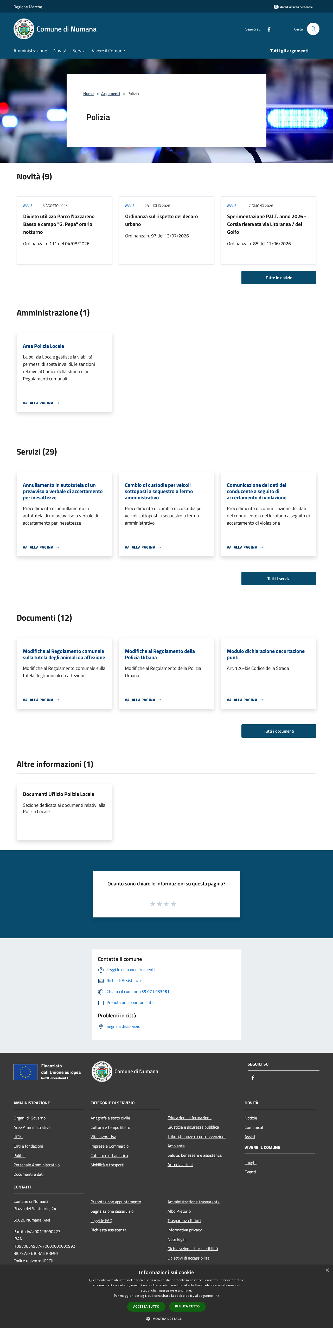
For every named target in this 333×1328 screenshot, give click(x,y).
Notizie (251, 1118)
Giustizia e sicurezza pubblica (193, 1127)
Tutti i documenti (279, 731)
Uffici (18, 1137)
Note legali (177, 1239)
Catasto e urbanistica (109, 1155)
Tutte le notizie (279, 277)
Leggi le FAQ (101, 1220)
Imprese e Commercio (110, 1146)
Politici (19, 1155)
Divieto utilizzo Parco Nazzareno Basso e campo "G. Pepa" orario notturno (59, 224)
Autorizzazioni (180, 1164)
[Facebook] (267, 28)
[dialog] (166, 1296)
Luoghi (251, 1162)
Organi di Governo (30, 1118)
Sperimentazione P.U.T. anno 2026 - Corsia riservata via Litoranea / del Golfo (266, 224)
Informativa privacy (185, 1230)
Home (88, 93)
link (216, 1295)
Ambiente (176, 1146)
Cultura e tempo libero (110, 1127)
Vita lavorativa (103, 1137)
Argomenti (110, 93)
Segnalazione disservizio (112, 1211)
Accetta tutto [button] (146, 1306)
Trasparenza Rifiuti (184, 1220)
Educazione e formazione (190, 1118)
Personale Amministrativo (37, 1165)
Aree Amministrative (32, 1127)
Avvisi (28, 205)
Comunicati (255, 1127)
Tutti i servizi (279, 578)
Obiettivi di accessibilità (188, 1258)
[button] (166, 1319)
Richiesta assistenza (108, 1230)
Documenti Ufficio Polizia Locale (58, 794)
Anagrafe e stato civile (110, 1118)
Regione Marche (28, 7)
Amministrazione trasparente (194, 1202)
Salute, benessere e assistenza (195, 1155)
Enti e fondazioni (28, 1146)
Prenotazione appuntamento (116, 1202)
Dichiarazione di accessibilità (193, 1248)
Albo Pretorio (179, 1211)
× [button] (327, 1270)
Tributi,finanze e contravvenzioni (197, 1136)
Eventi (250, 1172)
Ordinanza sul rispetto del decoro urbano (161, 220)
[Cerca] (313, 29)
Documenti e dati (29, 1174)
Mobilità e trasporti (107, 1165)
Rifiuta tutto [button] (187, 1306)
